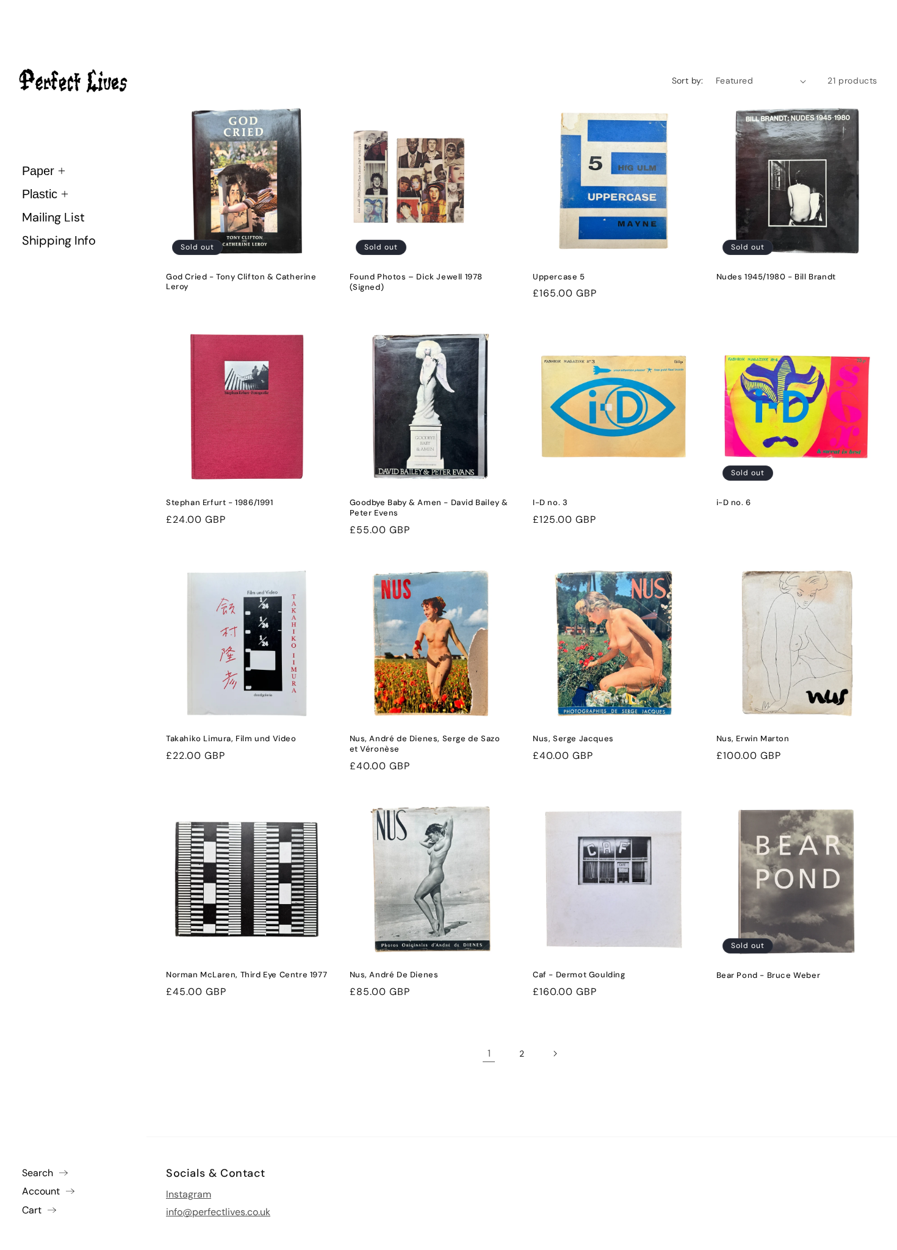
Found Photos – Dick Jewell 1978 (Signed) (416, 282)
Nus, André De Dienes (394, 975)
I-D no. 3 (550, 503)
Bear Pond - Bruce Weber (768, 975)
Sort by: (688, 80)
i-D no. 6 (733, 503)
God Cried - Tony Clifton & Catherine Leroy (241, 282)
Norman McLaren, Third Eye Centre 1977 (246, 975)
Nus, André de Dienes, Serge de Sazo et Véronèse (425, 744)
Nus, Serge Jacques (573, 739)
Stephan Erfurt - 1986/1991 (219, 503)
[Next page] (554, 1053)
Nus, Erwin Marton (753, 739)
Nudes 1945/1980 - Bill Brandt (776, 277)
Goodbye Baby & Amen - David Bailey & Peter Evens (429, 508)
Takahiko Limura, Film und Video (231, 739)
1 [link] (489, 1053)
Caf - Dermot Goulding (579, 975)
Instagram (188, 1193)
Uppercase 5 (559, 277)
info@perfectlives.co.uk (218, 1211)
